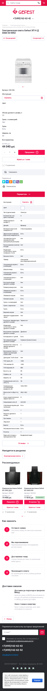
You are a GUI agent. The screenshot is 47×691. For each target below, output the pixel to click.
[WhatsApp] (21, 181)
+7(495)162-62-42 (22, 18)
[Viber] (17, 181)
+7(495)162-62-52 (12, 650)
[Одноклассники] (10, 181)
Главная (5, 25)
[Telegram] (14, 181)
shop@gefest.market (10, 655)
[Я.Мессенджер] (3, 181)
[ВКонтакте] (7, 181)
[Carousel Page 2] (23, 516)
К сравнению (10, 165)
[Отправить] (42, 632)
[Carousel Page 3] (24, 516)
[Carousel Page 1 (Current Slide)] (22, 516)
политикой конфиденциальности (19, 641)
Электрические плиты (17, 25)
